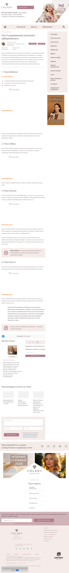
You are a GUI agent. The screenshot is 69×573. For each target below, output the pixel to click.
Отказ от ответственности (50, 534)
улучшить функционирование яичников (14, 83)
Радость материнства (54, 66)
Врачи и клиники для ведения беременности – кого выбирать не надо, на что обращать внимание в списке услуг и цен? (38, 406)
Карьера (53, 61)
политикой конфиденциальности (30, 434)
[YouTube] (60, 446)
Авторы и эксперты (27, 554)
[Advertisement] (23, 123)
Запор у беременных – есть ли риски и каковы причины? (23, 402)
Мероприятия (47, 27)
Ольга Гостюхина (11, 42)
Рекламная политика (48, 536)
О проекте (53, 84)
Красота (34, 27)
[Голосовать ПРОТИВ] (33, 342)
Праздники (32, 507)
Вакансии (16, 554)
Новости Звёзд (55, 57)
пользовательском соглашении (30, 436)
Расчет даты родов (33, 493)
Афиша (52, 53)
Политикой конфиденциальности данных (45, 523)
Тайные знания (55, 70)
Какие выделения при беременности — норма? (8, 401)
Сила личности (55, 38)
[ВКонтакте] (42, 446)
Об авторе (12, 356)
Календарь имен (33, 503)
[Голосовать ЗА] (29, 342)
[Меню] (5, 27)
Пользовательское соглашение (51, 530)
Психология (21, 27)
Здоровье (53, 46)
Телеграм (27, 336)
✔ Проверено (32, 43)
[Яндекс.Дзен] (66, 446)
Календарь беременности (33, 488)
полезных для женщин (35, 195)
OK (17, 570)
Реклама (37, 554)
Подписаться (41, 43)
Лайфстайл (54, 50)
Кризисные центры (48, 538)
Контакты (8, 554)
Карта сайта (46, 540)
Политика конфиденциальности (51, 532)
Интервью (53, 34)
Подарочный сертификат (54, 88)
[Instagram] (54, 446)
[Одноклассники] (48, 446)
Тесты (52, 74)
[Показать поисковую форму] (64, 27)
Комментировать (11, 434)
